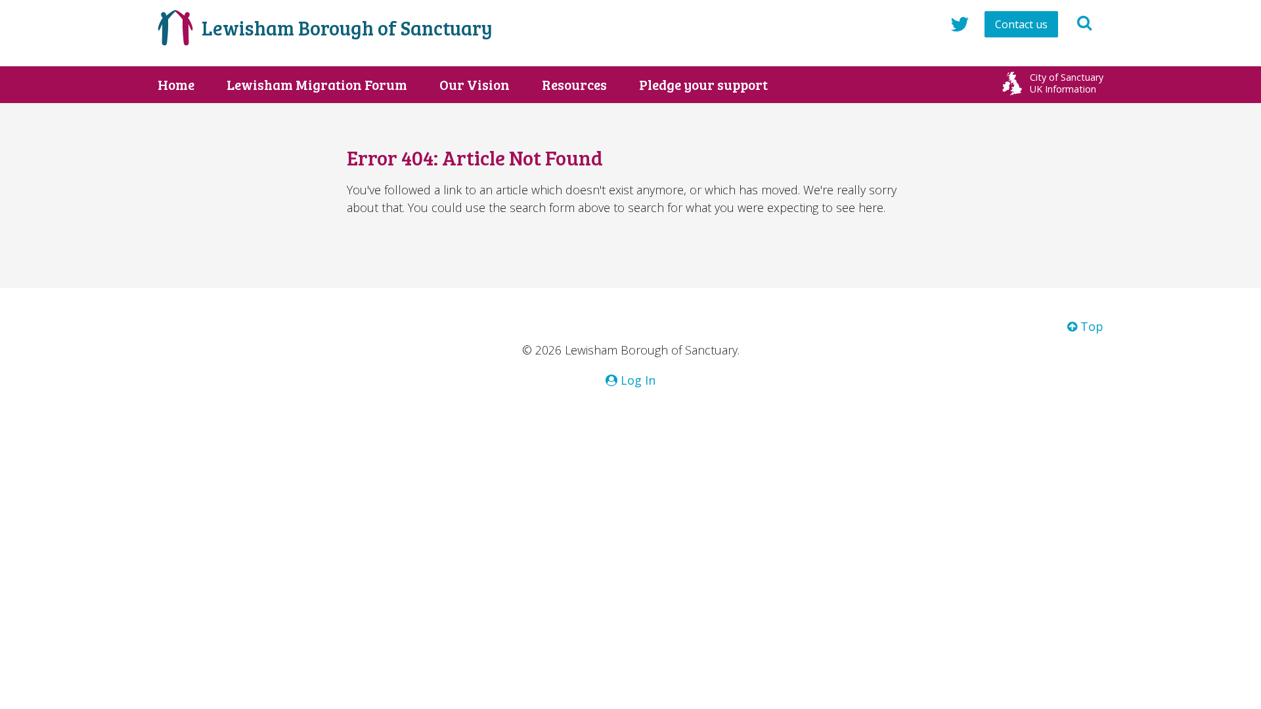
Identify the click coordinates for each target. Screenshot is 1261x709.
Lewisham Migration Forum (317, 84)
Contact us (1021, 24)
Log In (636, 380)
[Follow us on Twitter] (959, 23)
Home (176, 84)
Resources (574, 84)
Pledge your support (703, 84)
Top (1090, 326)
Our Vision (474, 84)
